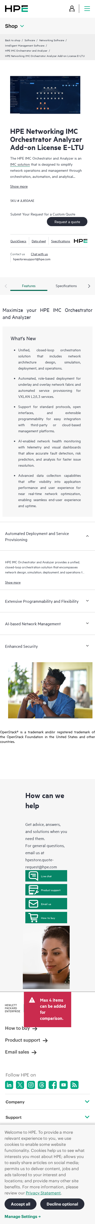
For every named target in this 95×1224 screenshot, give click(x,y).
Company (15, 1101)
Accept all (20, 1204)
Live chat (46, 876)
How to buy (48, 918)
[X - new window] (20, 1085)
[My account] (72, 8)
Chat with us (39, 253)
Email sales (17, 1052)
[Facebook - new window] (53, 1085)
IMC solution (20, 164)
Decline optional (62, 1204)
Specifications (60, 241)
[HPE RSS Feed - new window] (74, 1085)
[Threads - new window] (42, 1085)
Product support (51, 890)
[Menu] (87, 8)
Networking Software (51, 40)
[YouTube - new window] (64, 1085)
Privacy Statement (43, 1192)
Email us (46, 904)
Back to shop (12, 40)
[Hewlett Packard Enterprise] (16, 8)
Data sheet (39, 241)
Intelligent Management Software (24, 45)
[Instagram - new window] (31, 1085)
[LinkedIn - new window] (9, 1085)
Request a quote (67, 221)
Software (30, 40)
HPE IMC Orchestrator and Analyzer (26, 50)
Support (14, 1117)
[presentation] (89, 286)
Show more (19, 186)
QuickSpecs (18, 241)
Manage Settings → (23, 1216)
